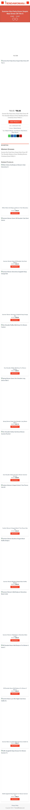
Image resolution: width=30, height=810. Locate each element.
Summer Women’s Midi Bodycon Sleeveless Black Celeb (15, 635)
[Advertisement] (15, 38)
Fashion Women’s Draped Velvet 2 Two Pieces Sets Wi (15, 529)
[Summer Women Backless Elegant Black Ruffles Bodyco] (15, 559)
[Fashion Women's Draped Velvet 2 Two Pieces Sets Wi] (15, 505)
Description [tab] (4, 145)
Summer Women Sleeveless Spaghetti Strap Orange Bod (15, 315)
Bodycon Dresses (9, 130)
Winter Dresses (15, 132)
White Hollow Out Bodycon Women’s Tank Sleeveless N (15, 208)
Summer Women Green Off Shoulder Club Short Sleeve (15, 262)
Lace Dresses (17, 130)
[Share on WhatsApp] (9, 136)
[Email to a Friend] (18, 136)
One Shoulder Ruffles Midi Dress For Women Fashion (15, 368)
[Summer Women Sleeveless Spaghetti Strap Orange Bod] (15, 292)
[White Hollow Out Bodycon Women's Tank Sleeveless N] (15, 185)
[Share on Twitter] (15, 136)
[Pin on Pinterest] (20, 136)
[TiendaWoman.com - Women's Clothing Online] (15, 3)
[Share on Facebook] (12, 136)
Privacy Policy (15, 805)
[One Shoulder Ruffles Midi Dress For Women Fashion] (15, 345)
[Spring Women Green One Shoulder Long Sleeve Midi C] (15, 398)
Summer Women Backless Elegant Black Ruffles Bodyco (15, 582)
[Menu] (2, 2)
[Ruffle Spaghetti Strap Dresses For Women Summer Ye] (15, 771)
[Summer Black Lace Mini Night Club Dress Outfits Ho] (15, 719)
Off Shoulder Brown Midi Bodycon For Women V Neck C (15, 689)
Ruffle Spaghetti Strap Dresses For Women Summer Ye (15, 794)
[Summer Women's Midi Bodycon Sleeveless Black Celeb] (15, 612)
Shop (18, 16)
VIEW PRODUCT (15, 122)
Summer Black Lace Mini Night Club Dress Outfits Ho (15, 741)
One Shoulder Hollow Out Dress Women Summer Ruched (15, 475)
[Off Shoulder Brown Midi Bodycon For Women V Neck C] (15, 665)
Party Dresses (24, 130)
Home (12, 16)
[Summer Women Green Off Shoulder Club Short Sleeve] (15, 238)
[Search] (28, 2)
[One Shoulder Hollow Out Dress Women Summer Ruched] (15, 452)
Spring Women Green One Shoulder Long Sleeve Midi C (15, 422)
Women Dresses (17, 128)
